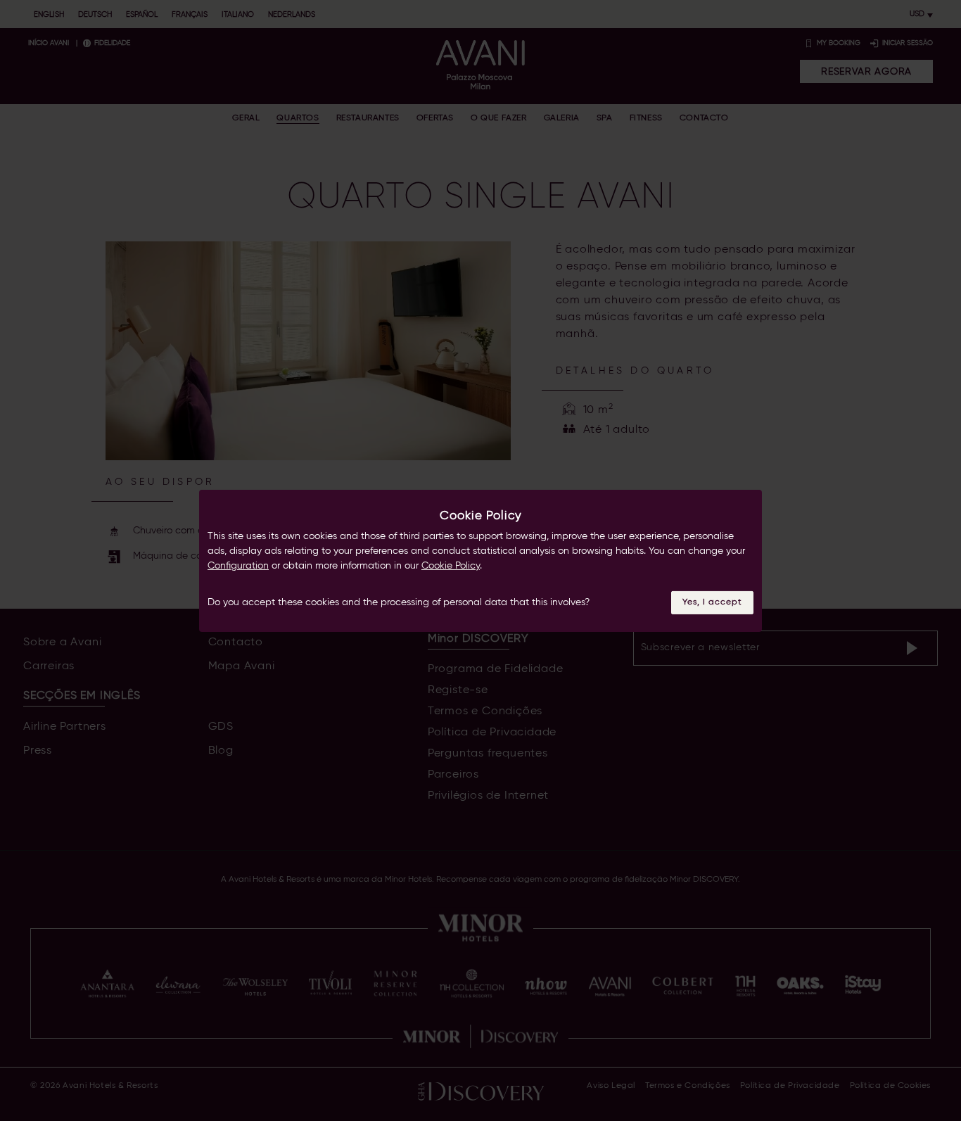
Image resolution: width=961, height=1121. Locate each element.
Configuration (238, 566)
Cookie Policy (450, 566)
